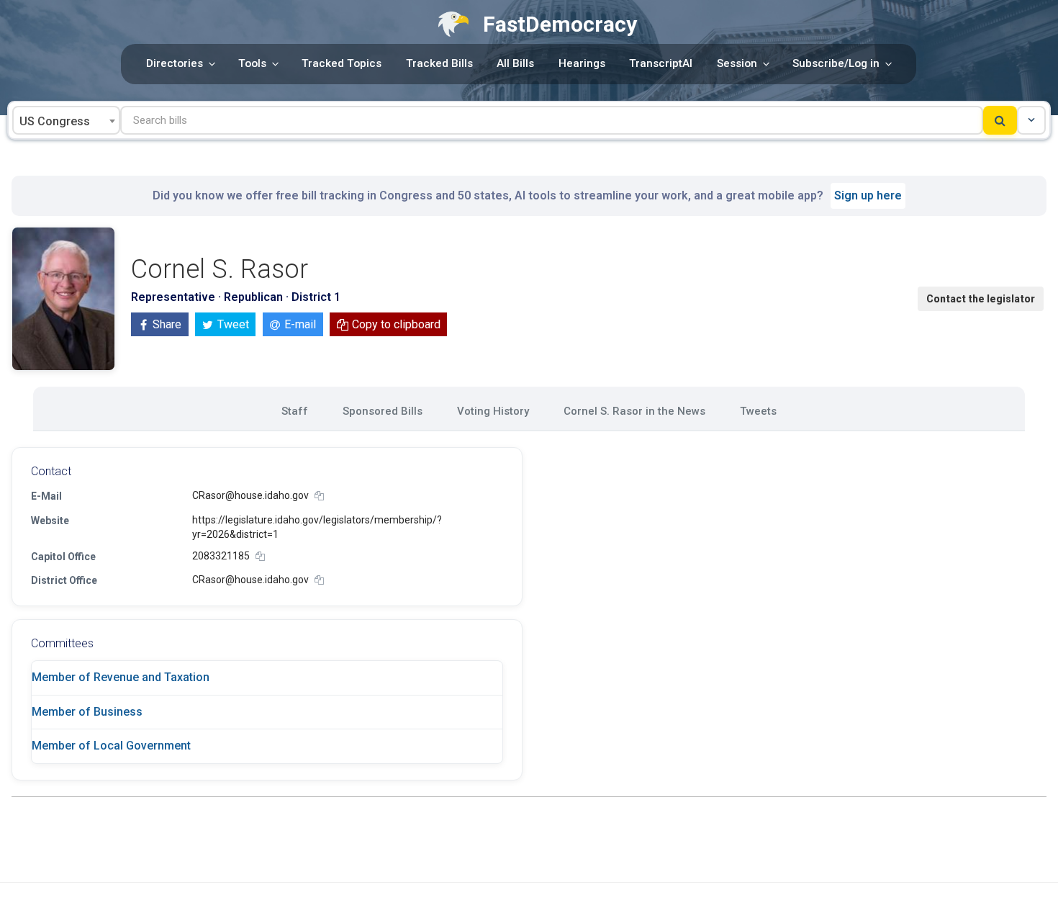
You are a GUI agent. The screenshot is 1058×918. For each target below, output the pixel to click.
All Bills (515, 63)
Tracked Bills (439, 63)
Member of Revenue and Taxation (120, 677)
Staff (294, 411)
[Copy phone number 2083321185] (260, 556)
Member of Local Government (111, 745)
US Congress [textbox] (54, 121)
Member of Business (87, 712)
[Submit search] (1000, 120)
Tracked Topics (341, 63)
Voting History (493, 411)
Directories (174, 63)
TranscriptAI (660, 63)
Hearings (582, 63)
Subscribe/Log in (836, 63)
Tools (252, 63)
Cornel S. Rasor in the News (634, 411)
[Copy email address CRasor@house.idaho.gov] (319, 495)
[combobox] (66, 120)
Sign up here (868, 195)
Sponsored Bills (382, 411)
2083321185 (221, 556)
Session (737, 63)
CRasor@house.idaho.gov (250, 495)
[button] (1031, 120)
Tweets (758, 411)
